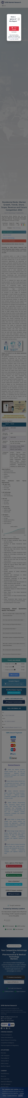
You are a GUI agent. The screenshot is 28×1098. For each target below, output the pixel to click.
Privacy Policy (14, 37)
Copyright (12, 39)
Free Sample (14, 28)
